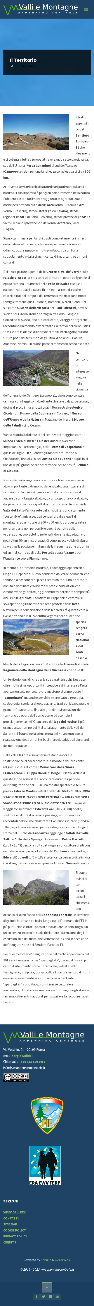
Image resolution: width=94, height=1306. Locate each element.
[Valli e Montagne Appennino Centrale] (40, 9)
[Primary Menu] (86, 9)
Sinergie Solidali (21, 1056)
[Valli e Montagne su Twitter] (43, 1297)
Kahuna (45, 1260)
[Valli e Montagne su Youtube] (57, 1297)
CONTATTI (11, 1218)
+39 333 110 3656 (33, 1062)
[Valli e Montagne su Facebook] (36, 1297)
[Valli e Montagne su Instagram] (50, 1297)
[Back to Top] (47, 1287)
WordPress (62, 1260)
